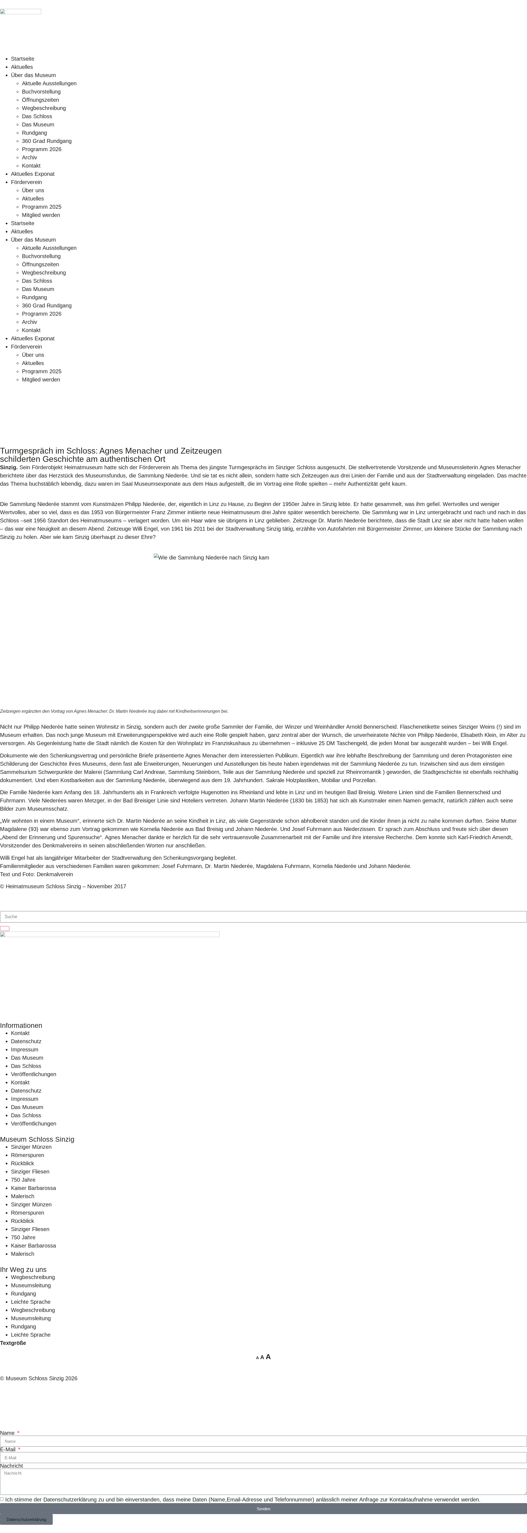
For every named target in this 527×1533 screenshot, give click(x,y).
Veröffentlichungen (33, 1074)
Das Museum (38, 124)
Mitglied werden (41, 215)
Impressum (24, 1049)
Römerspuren (27, 1155)
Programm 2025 (41, 207)
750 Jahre (23, 1180)
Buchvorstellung (41, 92)
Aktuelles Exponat (33, 174)
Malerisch (22, 1196)
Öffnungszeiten (40, 100)
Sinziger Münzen (31, 1147)
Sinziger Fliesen (30, 1172)
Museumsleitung (31, 1285)
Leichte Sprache (31, 1302)
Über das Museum (33, 75)
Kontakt (31, 166)
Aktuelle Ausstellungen (49, 83)
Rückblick (22, 1163)
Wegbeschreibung (44, 108)
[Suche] (4, 928)
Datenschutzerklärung (70, 1500)
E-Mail (8, 1449)
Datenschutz (26, 1041)
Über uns (33, 190)
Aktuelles (22, 67)
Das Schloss (37, 116)
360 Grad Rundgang (47, 141)
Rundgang (34, 133)
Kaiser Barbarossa (33, 1188)
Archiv (29, 157)
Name (8, 1433)
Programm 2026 (41, 149)
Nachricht (11, 1466)
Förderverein (26, 182)
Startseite (22, 59)
